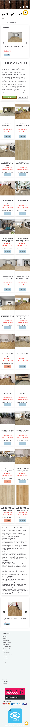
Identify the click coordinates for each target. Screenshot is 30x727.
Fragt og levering (6, 640)
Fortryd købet (5, 666)
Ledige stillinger (6, 658)
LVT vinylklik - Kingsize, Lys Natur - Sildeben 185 (22, 470)
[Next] (26, 612)
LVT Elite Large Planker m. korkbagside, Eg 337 (7, 315)
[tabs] (20, 7)
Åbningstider (5, 636)
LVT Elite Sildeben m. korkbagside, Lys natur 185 (7, 355)
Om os (4, 660)
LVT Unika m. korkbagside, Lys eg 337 (22, 162)
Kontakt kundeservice (15, 2)
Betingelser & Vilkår (7, 652)
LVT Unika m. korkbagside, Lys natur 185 (22, 125)
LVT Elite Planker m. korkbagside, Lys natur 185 (7, 202)
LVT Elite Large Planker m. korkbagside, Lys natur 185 (22, 316)
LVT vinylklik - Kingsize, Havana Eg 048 (22, 430)
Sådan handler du (6, 648)
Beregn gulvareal (6, 644)
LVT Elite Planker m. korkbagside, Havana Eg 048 (22, 240)
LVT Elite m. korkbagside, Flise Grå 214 (7, 470)
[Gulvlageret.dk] (15, 12)
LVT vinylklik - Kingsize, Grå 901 (22, 392)
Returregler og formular (7, 654)
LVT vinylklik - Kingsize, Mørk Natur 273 (7, 430)
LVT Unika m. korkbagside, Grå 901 (7, 124)
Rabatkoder (5, 656)
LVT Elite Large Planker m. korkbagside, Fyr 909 (22, 277)
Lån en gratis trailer (7, 664)
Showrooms (5, 638)
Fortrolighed (5, 650)
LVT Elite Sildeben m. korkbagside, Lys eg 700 (22, 354)
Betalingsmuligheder (7, 662)
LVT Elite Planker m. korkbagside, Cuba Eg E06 (14, 47)
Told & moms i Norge (7, 646)
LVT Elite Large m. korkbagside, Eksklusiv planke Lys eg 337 (7, 508)
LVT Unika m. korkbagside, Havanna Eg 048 (7, 163)
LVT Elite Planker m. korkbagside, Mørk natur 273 (7, 240)
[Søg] (28, 18)
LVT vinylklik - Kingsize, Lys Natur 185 (7, 392)
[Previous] (4, 612)
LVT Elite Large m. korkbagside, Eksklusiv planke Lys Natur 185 (22, 508)
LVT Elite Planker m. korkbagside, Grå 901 (22, 201)
